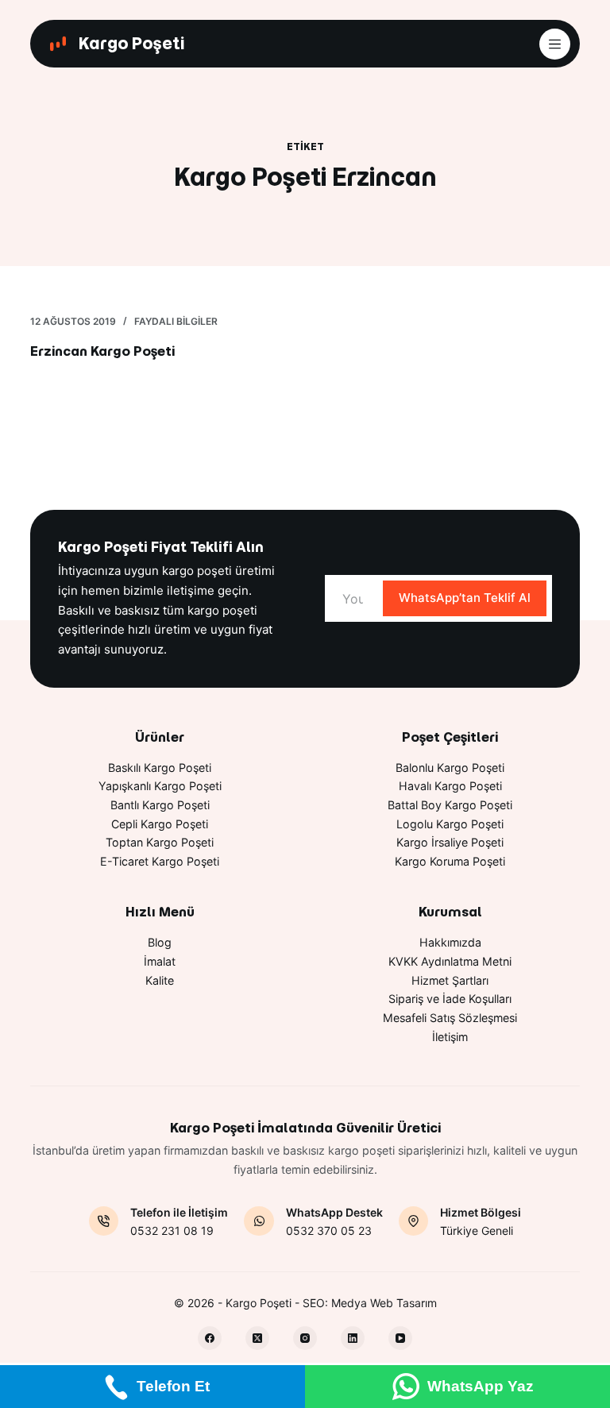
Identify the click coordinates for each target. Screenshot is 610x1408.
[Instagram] (305, 1338)
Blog (160, 942)
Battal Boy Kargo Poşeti (450, 805)
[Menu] (554, 44)
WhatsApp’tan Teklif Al (465, 597)
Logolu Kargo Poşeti (450, 824)
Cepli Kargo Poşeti (159, 824)
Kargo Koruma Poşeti (450, 861)
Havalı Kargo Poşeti (450, 786)
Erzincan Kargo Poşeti (102, 351)
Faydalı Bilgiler (176, 321)
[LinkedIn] (353, 1338)
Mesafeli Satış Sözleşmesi (450, 1017)
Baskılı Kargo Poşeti (159, 767)
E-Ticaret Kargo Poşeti (159, 861)
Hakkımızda (450, 942)
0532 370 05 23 (329, 1230)
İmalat (160, 961)
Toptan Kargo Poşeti (160, 842)
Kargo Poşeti (131, 43)
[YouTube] (400, 1338)
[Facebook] (210, 1338)
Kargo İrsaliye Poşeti (450, 842)
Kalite (159, 980)
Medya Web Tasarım (384, 1303)
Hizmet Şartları (449, 980)
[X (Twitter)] (257, 1338)
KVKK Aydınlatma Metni (450, 961)
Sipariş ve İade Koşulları (450, 998)
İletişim (450, 1036)
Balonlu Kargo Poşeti (450, 767)
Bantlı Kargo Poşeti (160, 805)
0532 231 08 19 (172, 1230)
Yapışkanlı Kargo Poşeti (160, 786)
